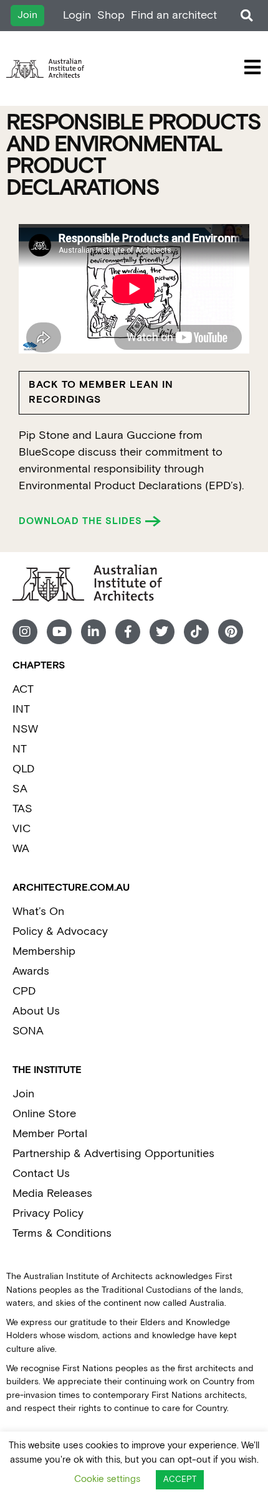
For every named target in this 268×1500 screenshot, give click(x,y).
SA (19, 789)
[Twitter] (162, 631)
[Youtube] (59, 631)
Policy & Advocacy (60, 931)
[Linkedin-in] (93, 631)
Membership (43, 951)
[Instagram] (24, 631)
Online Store (44, 1114)
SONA (28, 1031)
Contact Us (41, 1173)
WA (20, 848)
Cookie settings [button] (107, 1479)
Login (77, 15)
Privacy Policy (48, 1213)
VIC (21, 829)
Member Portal (49, 1134)
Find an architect (174, 15)
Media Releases (52, 1193)
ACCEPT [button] (179, 1479)
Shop (111, 15)
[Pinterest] (230, 631)
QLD (23, 769)
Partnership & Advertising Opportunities (113, 1153)
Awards (30, 971)
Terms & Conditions (62, 1233)
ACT (23, 689)
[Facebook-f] (127, 631)
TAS (22, 809)
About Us (36, 1011)
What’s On (38, 911)
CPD (24, 991)
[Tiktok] (196, 631)
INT (21, 709)
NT (19, 749)
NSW (25, 729)
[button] (246, 16)
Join (23, 1094)
